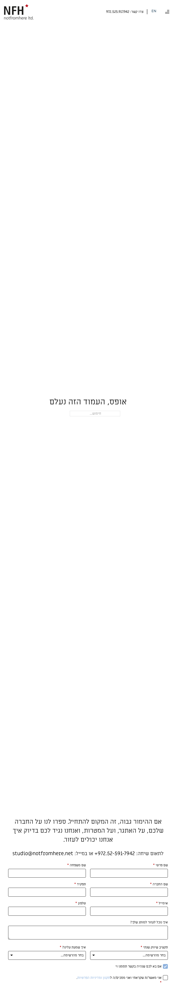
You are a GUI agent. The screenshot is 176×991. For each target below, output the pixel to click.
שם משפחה (76, 865)
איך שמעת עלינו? (73, 947)
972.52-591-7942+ (114, 853)
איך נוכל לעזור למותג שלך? (149, 922)
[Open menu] (167, 11)
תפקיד (80, 884)
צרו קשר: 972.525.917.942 (124, 11)
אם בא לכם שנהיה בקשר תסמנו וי (138, 966)
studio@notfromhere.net (42, 853)
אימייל (162, 903)
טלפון (80, 903)
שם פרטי (160, 865)
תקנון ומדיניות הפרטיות (93, 977)
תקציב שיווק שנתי (154, 947)
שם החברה (159, 884)
